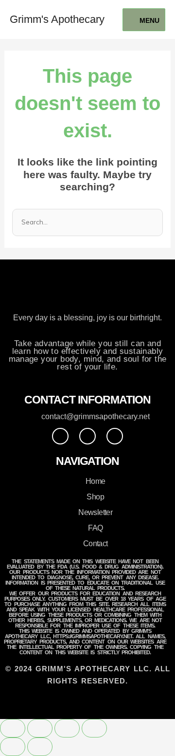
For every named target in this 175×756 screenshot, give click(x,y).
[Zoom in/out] (12, 728)
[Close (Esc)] (94, 728)
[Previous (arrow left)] (12, 747)
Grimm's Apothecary (57, 19)
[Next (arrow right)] (39, 747)
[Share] (67, 728)
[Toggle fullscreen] (39, 728)
